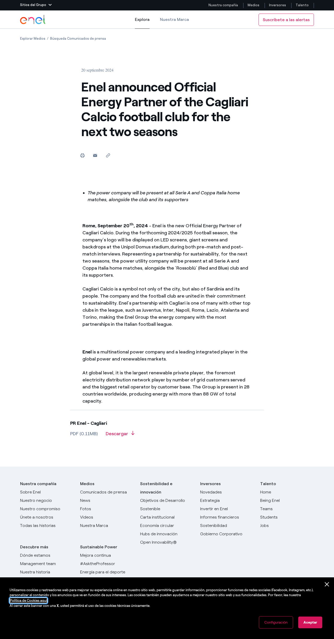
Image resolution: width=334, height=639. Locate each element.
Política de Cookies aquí (28, 600)
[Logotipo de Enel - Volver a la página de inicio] (33, 19)
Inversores (277, 5)
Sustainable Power (98, 546)
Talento (302, 5)
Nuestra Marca (174, 19)
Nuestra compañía (223, 5)
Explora (142, 23)
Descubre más (34, 546)
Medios (253, 5)
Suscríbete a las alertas (286, 19)
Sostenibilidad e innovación (156, 488)
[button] (36, 5)
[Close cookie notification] (327, 584)
